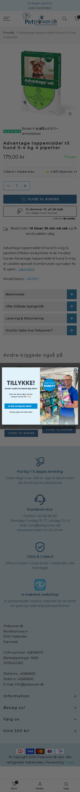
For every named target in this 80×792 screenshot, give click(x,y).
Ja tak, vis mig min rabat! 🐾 (21, 406)
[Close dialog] (75, 370)
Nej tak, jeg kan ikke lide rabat (21, 412)
